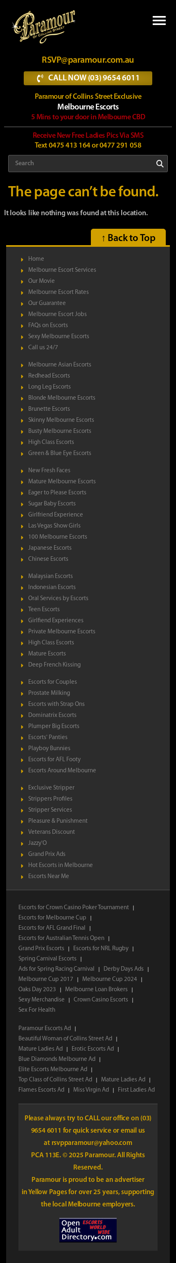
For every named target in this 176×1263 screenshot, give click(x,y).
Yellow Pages (48, 1192)
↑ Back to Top (128, 238)
